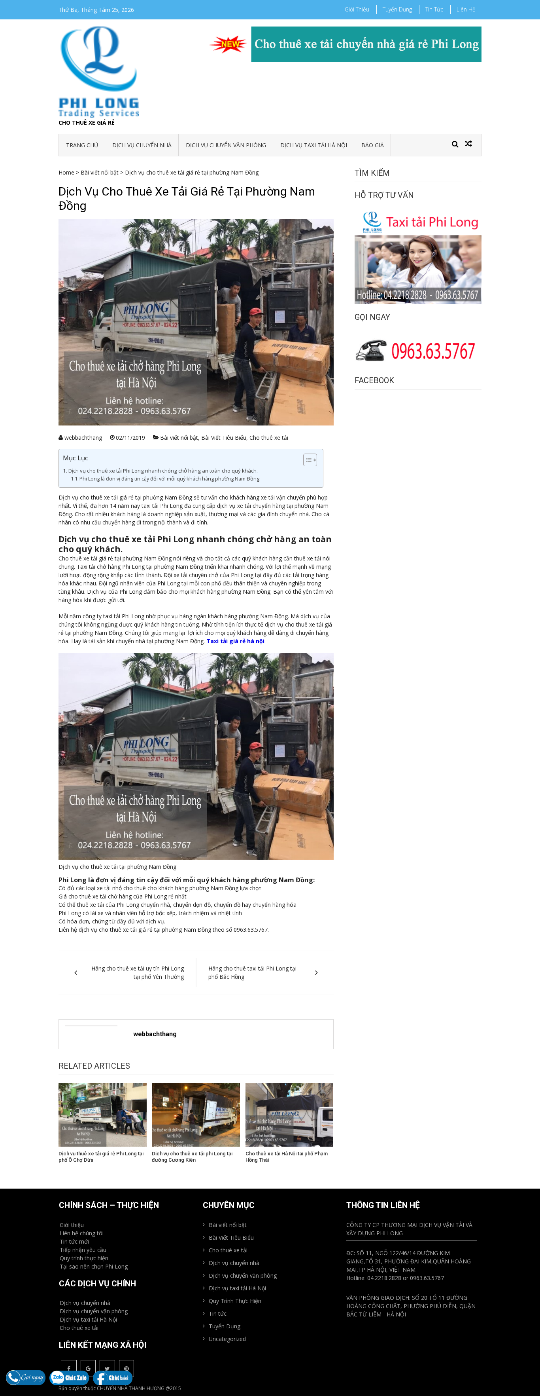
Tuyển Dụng (397, 9)
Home (66, 172)
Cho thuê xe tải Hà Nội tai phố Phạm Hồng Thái (286, 1157)
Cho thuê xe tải (268, 437)
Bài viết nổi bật (100, 172)
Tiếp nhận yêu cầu (83, 1250)
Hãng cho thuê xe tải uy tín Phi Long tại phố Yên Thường (137, 972)
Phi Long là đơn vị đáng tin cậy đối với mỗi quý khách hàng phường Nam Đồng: (170, 478)
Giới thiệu (357, 9)
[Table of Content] (310, 460)
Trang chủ (82, 145)
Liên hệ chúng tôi (82, 1233)
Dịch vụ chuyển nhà (142, 145)
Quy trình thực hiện (84, 1258)
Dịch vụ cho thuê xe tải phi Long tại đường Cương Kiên (192, 1157)
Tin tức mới (74, 1241)
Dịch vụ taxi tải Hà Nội (313, 145)
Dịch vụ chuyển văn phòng (226, 145)
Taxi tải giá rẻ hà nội (235, 641)
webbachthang (83, 437)
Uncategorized (227, 1339)
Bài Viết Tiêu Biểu (223, 437)
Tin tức (434, 9)
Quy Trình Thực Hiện (235, 1301)
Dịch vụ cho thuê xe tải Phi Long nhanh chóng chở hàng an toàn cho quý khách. (163, 470)
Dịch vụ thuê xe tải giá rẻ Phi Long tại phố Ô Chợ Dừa (101, 1157)
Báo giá (372, 145)
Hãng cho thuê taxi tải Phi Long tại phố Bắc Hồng (252, 972)
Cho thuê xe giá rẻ (87, 122)
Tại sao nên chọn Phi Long (94, 1266)
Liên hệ (466, 9)
